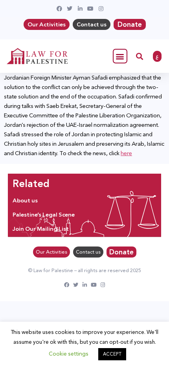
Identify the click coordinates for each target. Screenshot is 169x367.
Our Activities (47, 24)
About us (25, 200)
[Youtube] (93, 284)
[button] (120, 56)
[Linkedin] (84, 284)
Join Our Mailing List (41, 229)
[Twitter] (75, 284)
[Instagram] (102, 284)
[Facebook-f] (66, 284)
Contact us (92, 24)
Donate (130, 24)
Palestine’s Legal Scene (44, 214)
